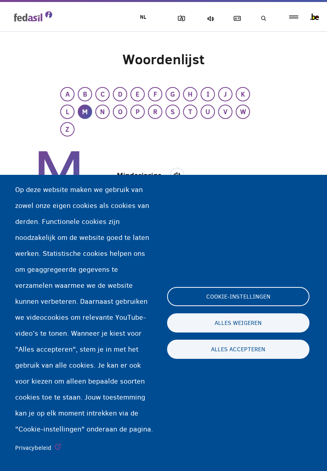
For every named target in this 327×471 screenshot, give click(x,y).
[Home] (33, 16)
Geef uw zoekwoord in (263, 19)
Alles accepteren (238, 349)
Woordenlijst (236, 19)
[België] (314, 16)
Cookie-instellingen (238, 297)
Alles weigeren (238, 323)
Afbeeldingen (180, 19)
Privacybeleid (33, 448)
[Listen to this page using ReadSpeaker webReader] (180, 173)
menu (293, 17)
